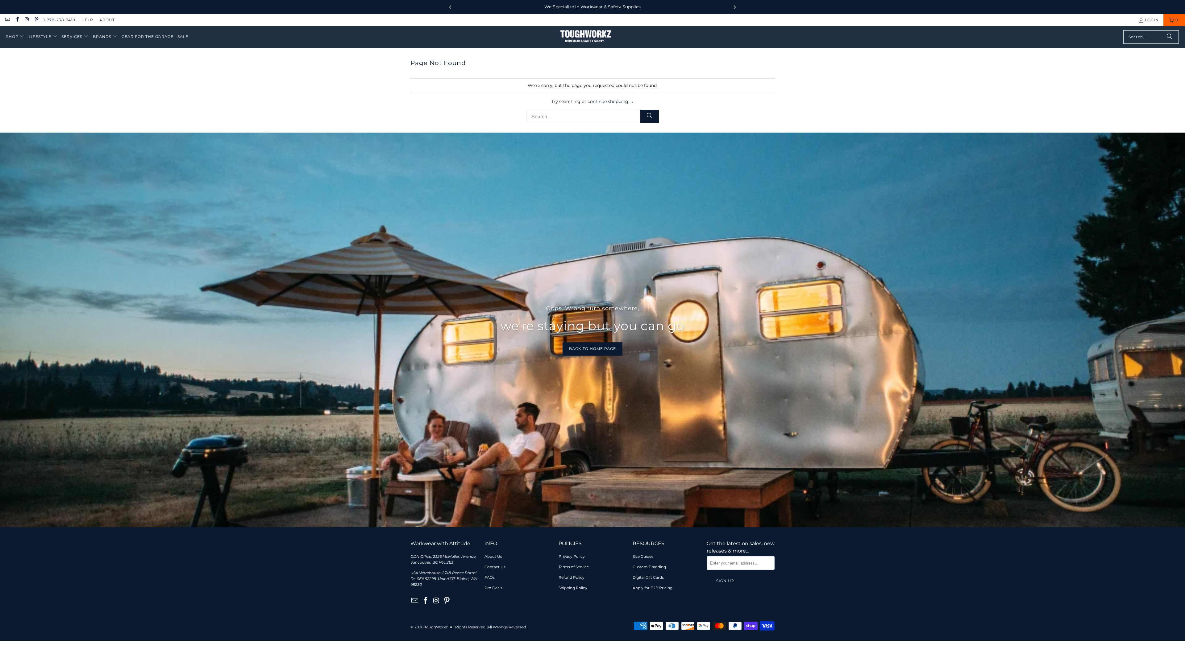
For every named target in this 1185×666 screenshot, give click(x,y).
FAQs (489, 577)
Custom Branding (649, 567)
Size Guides (643, 556)
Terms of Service (574, 567)
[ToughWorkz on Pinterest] (36, 20)
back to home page (592, 349)
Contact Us (494, 567)
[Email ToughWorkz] (7, 20)
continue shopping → (611, 101)
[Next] (734, 7)
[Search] (1169, 37)
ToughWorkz (436, 627)
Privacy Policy (572, 556)
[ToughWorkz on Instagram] (26, 20)
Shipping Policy (573, 588)
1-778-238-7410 (59, 20)
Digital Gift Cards (648, 577)
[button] (15, 37)
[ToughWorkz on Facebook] (16, 20)
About (107, 20)
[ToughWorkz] (585, 37)
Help (87, 20)
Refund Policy (571, 577)
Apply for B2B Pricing (652, 588)
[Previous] (450, 7)
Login (1152, 20)
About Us (493, 556)
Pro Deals (493, 588)
